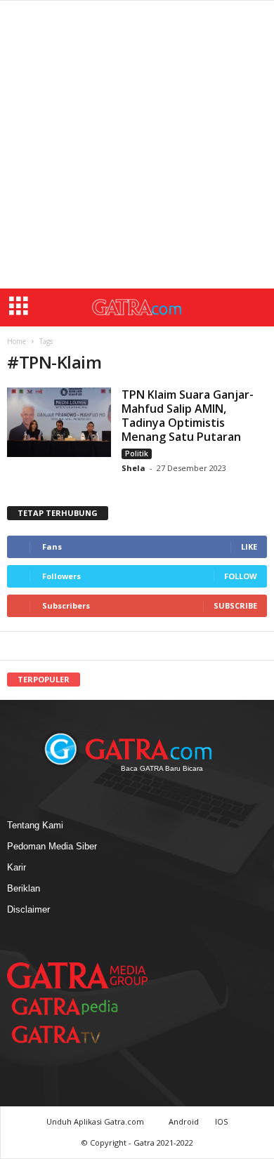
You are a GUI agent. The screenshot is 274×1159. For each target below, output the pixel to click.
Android (184, 1121)
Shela (135, 468)
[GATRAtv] (70, 1034)
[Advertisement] (137, 145)
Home (16, 341)
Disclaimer (28, 909)
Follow (240, 576)
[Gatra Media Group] (77, 975)
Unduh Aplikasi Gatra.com (96, 1121)
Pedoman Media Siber (52, 846)
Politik (136, 453)
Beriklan (23, 888)
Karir (16, 867)
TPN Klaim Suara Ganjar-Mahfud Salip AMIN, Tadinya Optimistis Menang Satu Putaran (188, 415)
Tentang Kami (35, 825)
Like (249, 546)
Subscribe (235, 605)
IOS (221, 1121)
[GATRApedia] (70, 1006)
